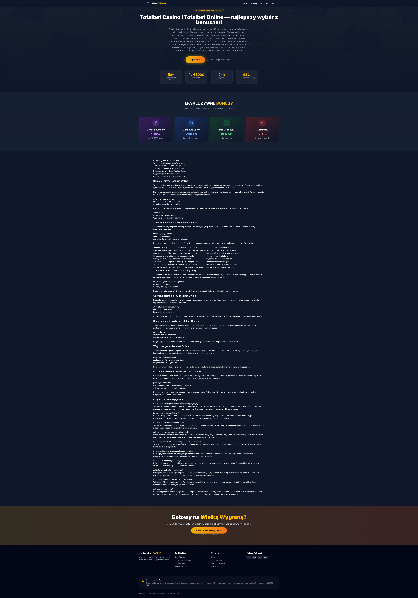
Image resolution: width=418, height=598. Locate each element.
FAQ (273, 3)
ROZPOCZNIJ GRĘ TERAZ (209, 530)
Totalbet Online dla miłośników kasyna (169, 163)
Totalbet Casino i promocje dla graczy (169, 166)
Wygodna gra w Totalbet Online (166, 174)
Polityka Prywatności (218, 563)
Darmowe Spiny (180, 563)
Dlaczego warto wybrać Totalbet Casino (169, 171)
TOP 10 (244, 3)
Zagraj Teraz (195, 59)
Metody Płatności (181, 566)
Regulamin (214, 566)
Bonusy (254, 3)
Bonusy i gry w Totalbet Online (166, 160)
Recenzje (264, 3)
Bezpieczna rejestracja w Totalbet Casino (170, 176)
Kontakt (213, 557)
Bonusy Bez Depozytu (183, 560)
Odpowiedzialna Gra (218, 560)
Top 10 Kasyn (180, 557)
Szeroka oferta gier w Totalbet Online (168, 168)
